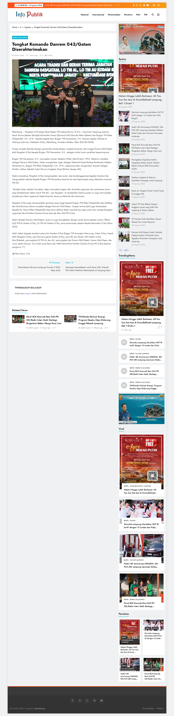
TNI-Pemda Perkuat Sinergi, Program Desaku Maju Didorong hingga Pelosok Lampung (94, 320)
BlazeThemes (40, 708)
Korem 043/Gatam (20, 37)
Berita (124, 315)
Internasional (98, 14)
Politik (138, 339)
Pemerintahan (114, 14)
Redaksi (160, 708)
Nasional (85, 14)
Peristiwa (128, 14)
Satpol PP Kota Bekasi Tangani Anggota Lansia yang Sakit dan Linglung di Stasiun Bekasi (145, 207)
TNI (145, 14)
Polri (138, 14)
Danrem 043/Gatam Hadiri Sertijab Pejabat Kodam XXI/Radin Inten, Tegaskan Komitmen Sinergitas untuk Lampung (147, 237)
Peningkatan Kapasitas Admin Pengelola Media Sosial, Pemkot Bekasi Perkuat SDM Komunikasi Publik (145, 164)
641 (126, 250)
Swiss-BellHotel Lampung (137, 315)
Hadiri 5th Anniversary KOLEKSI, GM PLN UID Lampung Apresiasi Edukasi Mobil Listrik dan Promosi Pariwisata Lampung (147, 132)
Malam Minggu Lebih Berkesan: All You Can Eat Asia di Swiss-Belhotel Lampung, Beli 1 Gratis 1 (140, 99)
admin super (19, 55)
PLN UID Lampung (142, 353)
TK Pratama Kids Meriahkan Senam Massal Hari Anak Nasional (146, 220)
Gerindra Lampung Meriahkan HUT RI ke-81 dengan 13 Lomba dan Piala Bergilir (147, 115)
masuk (27, 293)
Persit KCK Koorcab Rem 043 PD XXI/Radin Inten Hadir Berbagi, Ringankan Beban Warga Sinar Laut (81, 5)
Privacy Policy (148, 708)
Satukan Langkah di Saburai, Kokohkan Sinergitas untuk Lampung (147, 179)
